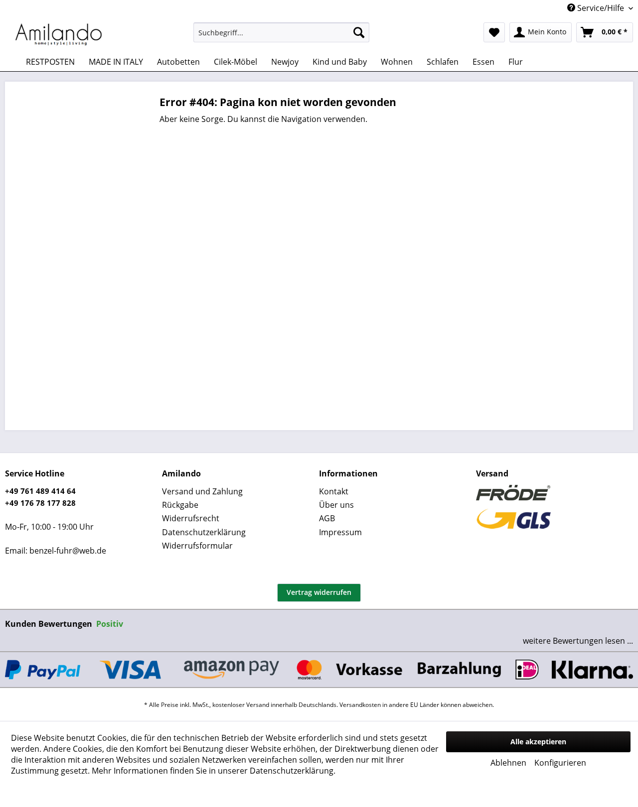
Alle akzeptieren (538, 741)
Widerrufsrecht (190, 518)
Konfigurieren (560, 762)
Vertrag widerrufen (319, 592)
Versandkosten (360, 704)
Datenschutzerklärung (204, 532)
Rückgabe (180, 504)
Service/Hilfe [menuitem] (600, 7)
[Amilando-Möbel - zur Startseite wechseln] (59, 34)
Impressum (340, 532)
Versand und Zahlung (202, 491)
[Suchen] (358, 32)
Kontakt (333, 491)
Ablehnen (508, 762)
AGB (327, 518)
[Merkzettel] (494, 32)
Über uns (336, 504)
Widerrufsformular (197, 545)
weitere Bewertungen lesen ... (578, 640)
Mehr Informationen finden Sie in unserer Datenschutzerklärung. (213, 770)
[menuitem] (281, 32)
